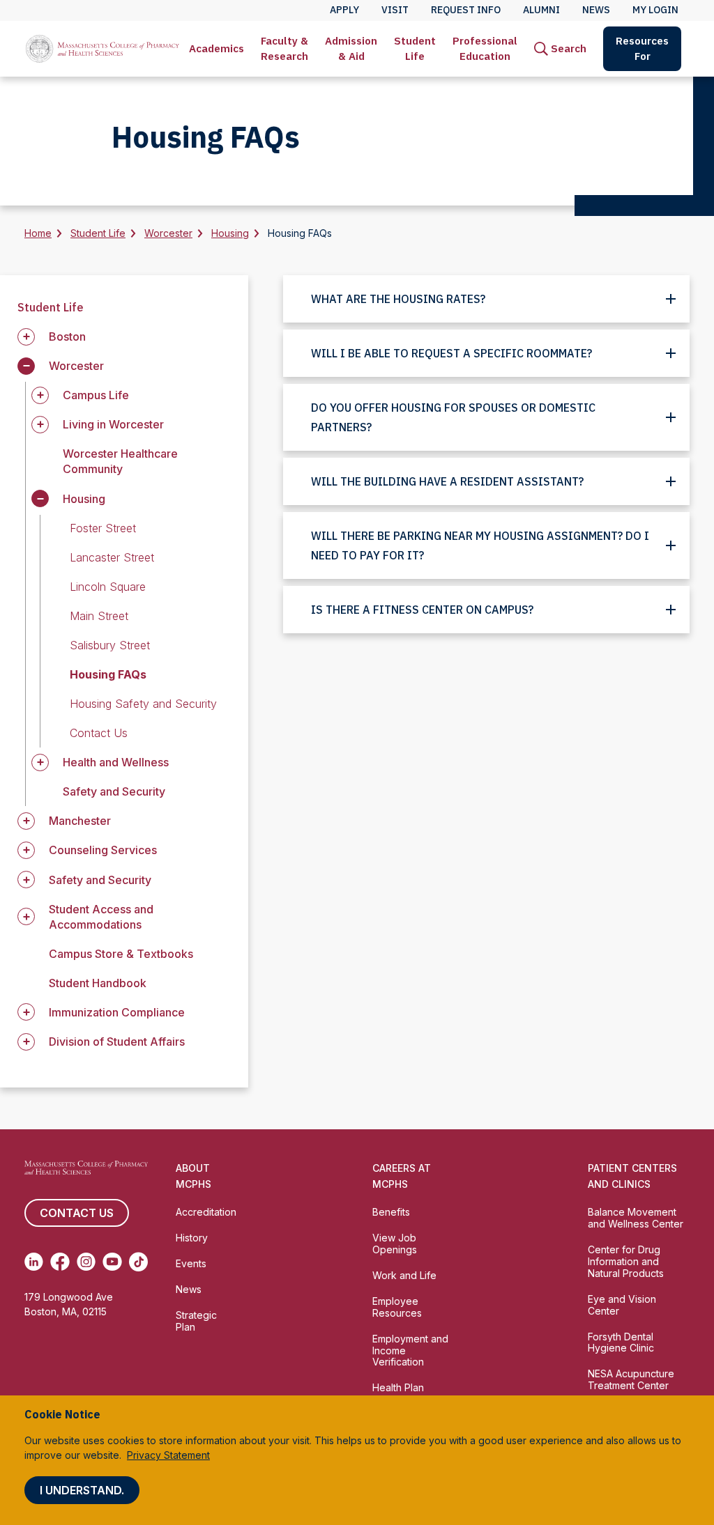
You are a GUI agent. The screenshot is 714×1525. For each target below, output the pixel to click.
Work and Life (404, 1275)
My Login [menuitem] (655, 9)
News (189, 1289)
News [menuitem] (596, 9)
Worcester (168, 233)
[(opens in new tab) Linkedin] (33, 1262)
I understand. (82, 1490)
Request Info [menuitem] (466, 9)
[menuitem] (216, 49)
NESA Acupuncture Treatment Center (631, 1379)
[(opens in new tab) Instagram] (86, 1262)
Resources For (642, 48)
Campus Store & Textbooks (121, 954)
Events (191, 1263)
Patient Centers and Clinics (632, 1176)
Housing (230, 233)
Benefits (391, 1212)
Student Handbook (97, 983)
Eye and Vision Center (622, 1305)
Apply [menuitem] (344, 9)
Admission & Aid (351, 48)
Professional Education (485, 48)
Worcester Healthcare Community (120, 461)
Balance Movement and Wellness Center (635, 1218)
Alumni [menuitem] (541, 9)
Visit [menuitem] (395, 9)
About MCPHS (193, 1176)
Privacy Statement (168, 1455)
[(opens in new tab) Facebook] (59, 1262)
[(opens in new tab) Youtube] (111, 1262)
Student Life (415, 48)
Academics (216, 48)
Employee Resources (397, 1307)
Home (38, 233)
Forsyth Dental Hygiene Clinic (621, 1342)
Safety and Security (114, 791)
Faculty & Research (284, 48)
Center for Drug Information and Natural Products (626, 1261)
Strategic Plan (196, 1321)
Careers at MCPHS (401, 1176)
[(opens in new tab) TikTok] (138, 1262)
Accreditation (206, 1212)
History (192, 1238)
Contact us (77, 1213)
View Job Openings (394, 1243)
